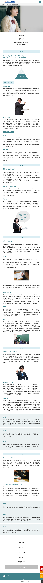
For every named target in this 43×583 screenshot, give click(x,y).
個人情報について (6, 575)
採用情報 (4, 576)
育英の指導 (21, 557)
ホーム (3, 4)
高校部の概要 (10, 4)
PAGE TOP (42, 581)
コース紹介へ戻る (21, 567)
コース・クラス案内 (21, 552)
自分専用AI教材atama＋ (21, 562)
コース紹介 (6, 4)
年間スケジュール (21, 547)
